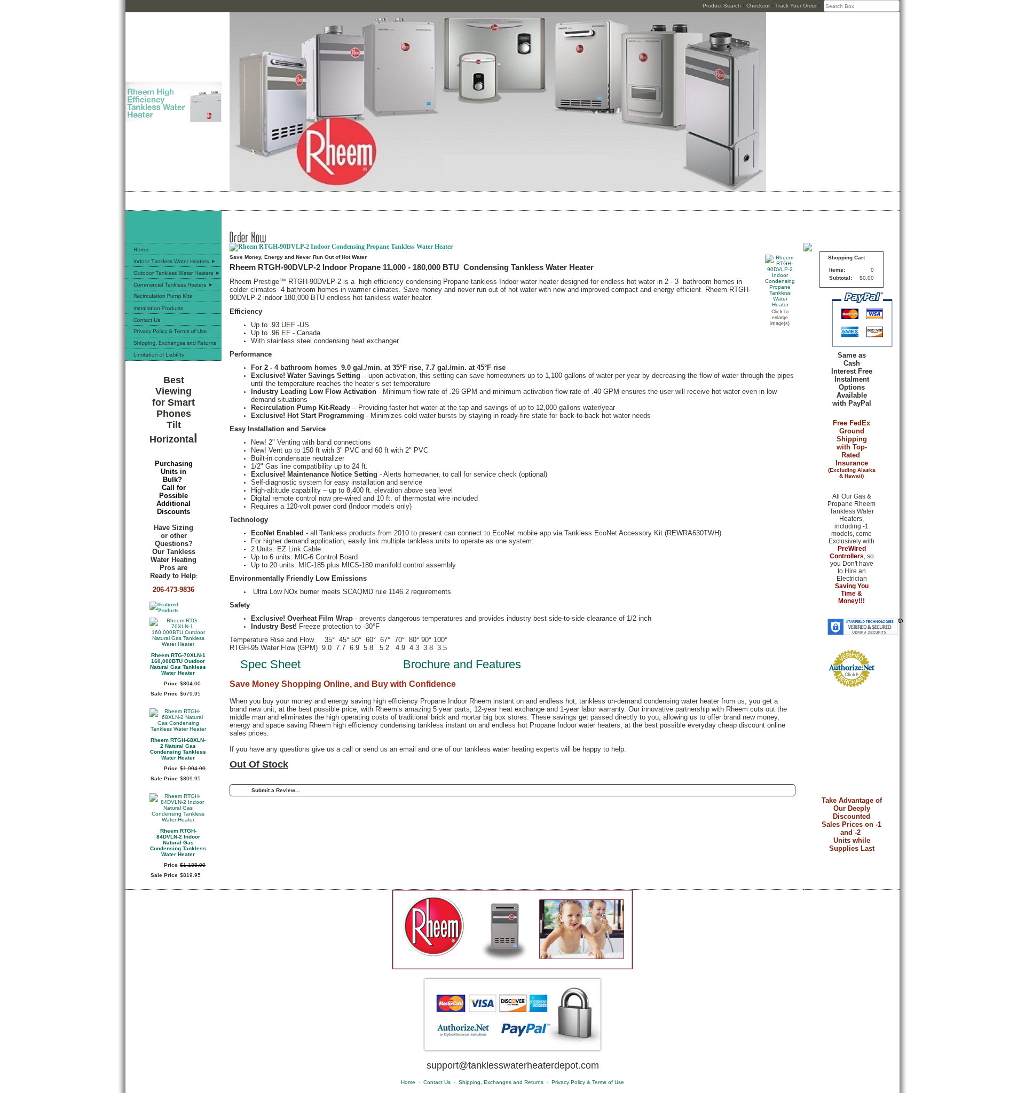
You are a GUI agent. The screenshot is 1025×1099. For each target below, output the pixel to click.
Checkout (758, 6)
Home (408, 1082)
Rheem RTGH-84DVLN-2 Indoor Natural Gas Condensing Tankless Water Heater (178, 842)
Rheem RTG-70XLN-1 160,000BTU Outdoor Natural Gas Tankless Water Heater (178, 664)
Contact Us (437, 1082)
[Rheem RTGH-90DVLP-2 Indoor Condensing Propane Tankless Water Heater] (780, 304)
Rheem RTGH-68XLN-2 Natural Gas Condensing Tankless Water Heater (178, 749)
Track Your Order (796, 6)
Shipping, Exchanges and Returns (501, 1082)
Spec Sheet (270, 664)
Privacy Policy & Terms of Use (587, 1082)
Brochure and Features (462, 664)
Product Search (722, 6)
